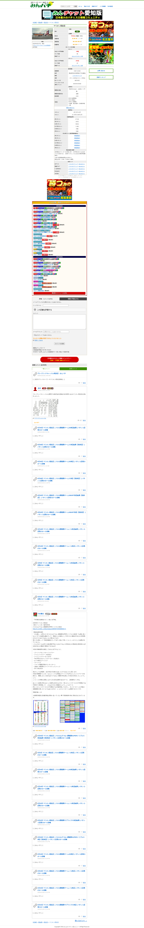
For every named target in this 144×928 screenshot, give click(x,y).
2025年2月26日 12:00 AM (44, 740)
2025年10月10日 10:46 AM (44, 375)
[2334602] (81, 899)
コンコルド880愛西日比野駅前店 (42, 217)
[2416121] (81, 507)
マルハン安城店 (37, 283)
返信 (84, 383)
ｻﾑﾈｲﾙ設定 (110, 6)
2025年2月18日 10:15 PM (44, 892)
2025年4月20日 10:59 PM (44, 499)
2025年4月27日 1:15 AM (43, 466)
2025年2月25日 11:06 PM (44, 757)
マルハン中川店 (37, 239)
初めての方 (87, 6)
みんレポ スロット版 (77, 56)
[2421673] (81, 473)
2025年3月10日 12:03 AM (44, 567)
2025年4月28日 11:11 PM (44, 449)
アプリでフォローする (40, 418)
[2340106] (81, 798)
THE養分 (41, 614)
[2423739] (81, 456)
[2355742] (81, 574)
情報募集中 (77, 135)
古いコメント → (81, 921)
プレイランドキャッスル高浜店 (42, 45)
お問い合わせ (101, 70)
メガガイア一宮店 (38, 275)
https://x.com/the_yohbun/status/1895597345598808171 (49, 629)
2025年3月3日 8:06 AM (43, 601)
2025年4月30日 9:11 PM (43, 432)
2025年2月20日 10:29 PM (44, 858)
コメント (35, 313)
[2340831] (81, 764)
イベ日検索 (103, 6)
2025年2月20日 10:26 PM (44, 875)
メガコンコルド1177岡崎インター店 (43, 224)
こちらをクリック (77, 75)
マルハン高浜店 (37, 254)
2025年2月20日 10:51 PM (44, 841)
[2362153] (81, 541)
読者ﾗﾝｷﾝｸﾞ (95, 6)
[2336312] (81, 882)
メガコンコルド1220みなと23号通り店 (43, 228)
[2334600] (81, 916)
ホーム (80, 6)
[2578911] (81, 383)
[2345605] (81, 728)
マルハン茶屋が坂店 (38, 247)
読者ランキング (101, 77)
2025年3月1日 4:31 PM (43, 616)
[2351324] (81, 591)
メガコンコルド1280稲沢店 (40, 272)
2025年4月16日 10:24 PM (44, 516)
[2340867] (81, 747)
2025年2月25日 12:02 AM (44, 774)
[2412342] (81, 524)
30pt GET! (73, 730)
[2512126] (81, 420)
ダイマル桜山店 (37, 221)
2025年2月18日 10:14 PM (44, 909)
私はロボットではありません (43, 335)
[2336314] (81, 866)
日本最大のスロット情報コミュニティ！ (60, 359)
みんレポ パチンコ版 (77, 65)
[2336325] (81, 849)
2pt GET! (36, 422)
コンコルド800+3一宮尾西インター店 (43, 209)
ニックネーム (37, 305)
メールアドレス (37, 331)
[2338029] (81, 815)
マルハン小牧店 (37, 251)
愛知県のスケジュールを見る (59, 293)
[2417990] (81, 490)
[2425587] (81, 439)
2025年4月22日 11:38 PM (44, 483)
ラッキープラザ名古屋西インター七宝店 (43, 268)
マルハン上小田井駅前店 (40, 236)
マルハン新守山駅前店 (39, 243)
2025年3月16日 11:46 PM (44, 533)
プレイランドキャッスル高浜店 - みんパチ (52, 373)
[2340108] (81, 781)
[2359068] (81, 557)
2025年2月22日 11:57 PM (44, 807)
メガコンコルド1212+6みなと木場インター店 (45, 213)
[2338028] (81, 832)
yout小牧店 (36, 260)
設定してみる (39, 340)
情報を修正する (70, 107)
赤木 (39, 388)
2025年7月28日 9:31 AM (44, 390)
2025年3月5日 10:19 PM (43, 584)
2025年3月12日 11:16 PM (44, 550)
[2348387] (81, 608)
